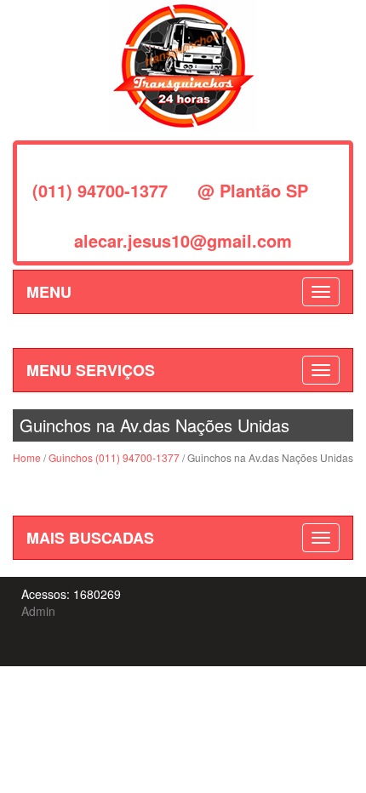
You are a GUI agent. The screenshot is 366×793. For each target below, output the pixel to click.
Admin (38, 610)
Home (27, 457)
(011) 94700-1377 (100, 190)
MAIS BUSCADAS (90, 538)
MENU (48, 292)
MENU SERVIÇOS (90, 370)
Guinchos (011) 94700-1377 (114, 457)
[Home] (183, 63)
